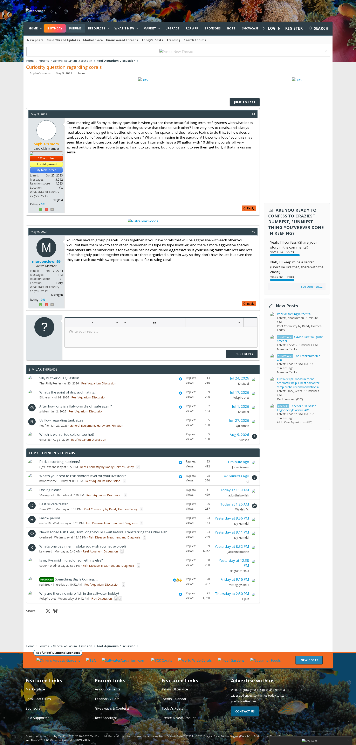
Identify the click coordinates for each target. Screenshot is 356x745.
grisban (44, 411)
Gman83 (45, 439)
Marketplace (93, 40)
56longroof (46, 495)
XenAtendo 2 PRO (37, 740)
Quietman (242, 426)
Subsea (244, 440)
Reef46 (44, 425)
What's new (124, 28)
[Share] (247, 114)
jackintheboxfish (238, 495)
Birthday (54, 28)
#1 (253, 114)
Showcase (250, 28)
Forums (75, 28)
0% (43, 204)
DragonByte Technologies (220, 736)
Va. (61, 187)
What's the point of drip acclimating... (67, 392)
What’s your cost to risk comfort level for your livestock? (82, 476)
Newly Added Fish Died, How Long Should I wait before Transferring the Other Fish (103, 532)
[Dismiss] (326, 51)
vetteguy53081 (239, 585)
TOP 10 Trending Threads (52, 453)
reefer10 (45, 523)
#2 (253, 232)
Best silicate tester (53, 504)
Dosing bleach (50, 490)
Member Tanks (287, 349)
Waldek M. (242, 509)
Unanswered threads (122, 40)
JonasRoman (240, 467)
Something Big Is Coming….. (76, 579)
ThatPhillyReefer (50, 383)
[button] (41, 28)
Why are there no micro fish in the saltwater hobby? (79, 593)
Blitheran (45, 397)
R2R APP (192, 28)
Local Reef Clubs (38, 699)
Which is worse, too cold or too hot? (67, 434)
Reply (250, 208)
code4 (43, 566)
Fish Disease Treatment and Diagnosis (112, 523)
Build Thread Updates (63, 40)
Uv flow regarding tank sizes (61, 420)
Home (33, 28)
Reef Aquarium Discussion (98, 383)
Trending (173, 40)
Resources (96, 28)
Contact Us (245, 711)
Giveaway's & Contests (112, 708)
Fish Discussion (101, 598)
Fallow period (49, 518)
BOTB (231, 28)
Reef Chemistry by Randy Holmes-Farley (107, 467)
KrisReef (243, 383)
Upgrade (172, 28)
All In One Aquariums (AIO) (294, 422)
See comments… (312, 286)
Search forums (195, 40)
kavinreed (45, 551)
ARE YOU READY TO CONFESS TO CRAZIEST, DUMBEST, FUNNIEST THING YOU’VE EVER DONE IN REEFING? (296, 221)
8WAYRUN (83, 740)
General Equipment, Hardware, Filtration (96, 425)
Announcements (107, 689)
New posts (35, 40)
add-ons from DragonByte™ (166, 736)
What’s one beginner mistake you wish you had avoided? (82, 546)
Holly (59, 283)
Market (150, 28)
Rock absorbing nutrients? (59, 461)
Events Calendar (174, 699)
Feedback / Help (107, 699)
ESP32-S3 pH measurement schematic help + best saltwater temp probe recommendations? (298, 383)
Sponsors (213, 28)
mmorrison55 (48, 481)
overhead (45, 537)
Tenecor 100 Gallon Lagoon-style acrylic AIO (296, 408)
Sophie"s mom (40, 73)
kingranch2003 (239, 571)
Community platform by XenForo (66, 736)
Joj (247, 481)
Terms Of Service (175, 689)
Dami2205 (46, 509)
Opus (245, 599)
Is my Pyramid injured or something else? (71, 560)
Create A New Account (179, 718)
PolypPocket (240, 397)
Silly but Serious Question (59, 378)
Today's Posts (152, 40)
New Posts (287, 305)
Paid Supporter (37, 718)
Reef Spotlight (106, 718)
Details (244, 736)
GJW (42, 467)
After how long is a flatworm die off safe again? (75, 406)
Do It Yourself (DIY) (290, 399)
